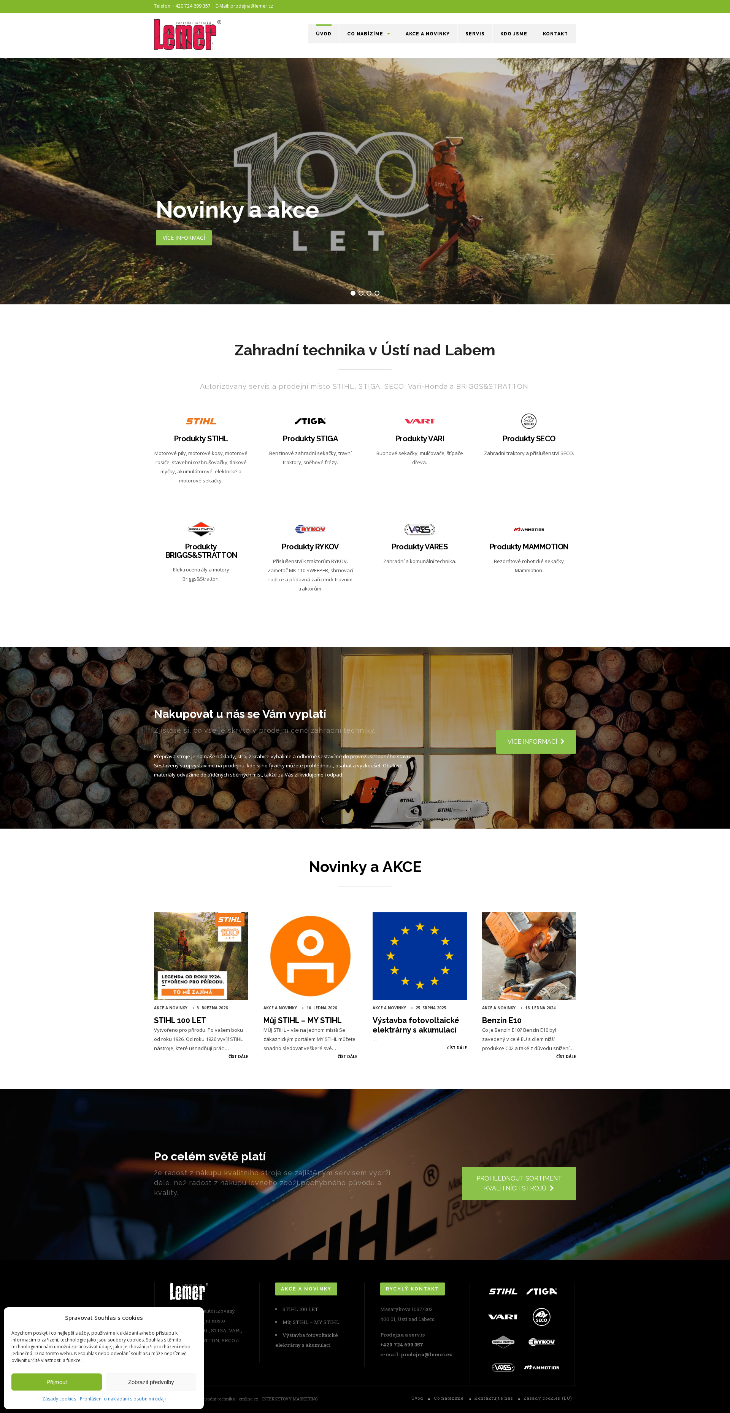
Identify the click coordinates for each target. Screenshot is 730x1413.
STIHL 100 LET (180, 1020)
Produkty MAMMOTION (529, 546)
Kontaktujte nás (493, 1398)
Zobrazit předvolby (151, 1382)
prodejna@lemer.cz (426, 1354)
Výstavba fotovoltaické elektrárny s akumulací (416, 1025)
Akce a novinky (428, 34)
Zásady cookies (59, 1398)
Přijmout (56, 1382)
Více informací (200, 495)
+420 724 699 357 (401, 1344)
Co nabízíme (365, 34)
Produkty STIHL (201, 438)
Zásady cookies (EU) (548, 1398)
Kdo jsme (513, 34)
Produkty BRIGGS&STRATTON (201, 551)
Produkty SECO (529, 438)
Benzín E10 (502, 1020)
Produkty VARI (419, 438)
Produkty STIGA (310, 438)
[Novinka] (365, 181)
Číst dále (238, 1056)
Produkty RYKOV (310, 546)
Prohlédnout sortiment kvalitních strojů (519, 1183)
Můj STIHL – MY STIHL (302, 1020)
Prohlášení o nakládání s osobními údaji (123, 1398)
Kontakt (555, 34)
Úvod (324, 34)
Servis (475, 34)
